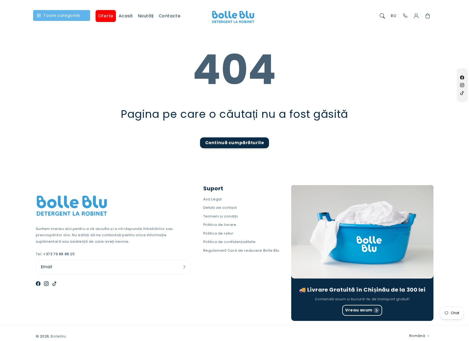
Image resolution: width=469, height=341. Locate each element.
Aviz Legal (212, 199)
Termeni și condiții (220, 216)
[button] (382, 16)
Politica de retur (218, 233)
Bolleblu (58, 336)
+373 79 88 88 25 (59, 254)
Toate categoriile (61, 15)
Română (417, 335)
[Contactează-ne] (405, 16)
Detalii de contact (220, 207)
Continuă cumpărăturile (234, 143)
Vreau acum (358, 310)
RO (393, 15)
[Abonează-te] (184, 267)
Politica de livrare (219, 224)
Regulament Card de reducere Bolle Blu (241, 250)
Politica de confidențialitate (229, 241)
